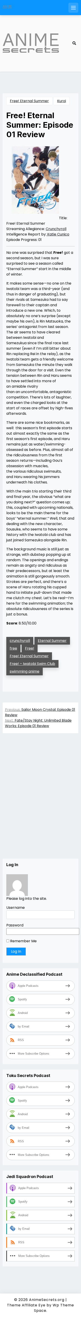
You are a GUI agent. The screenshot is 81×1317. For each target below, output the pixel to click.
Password (14, 925)
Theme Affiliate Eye (26, 1305)
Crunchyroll (56, 228)
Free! (29, 648)
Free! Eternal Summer (29, 101)
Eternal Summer (52, 640)
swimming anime (24, 671)
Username (15, 907)
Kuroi (61, 101)
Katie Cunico (57, 234)
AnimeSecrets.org (46, 1299)
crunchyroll (20, 640)
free (13, 648)
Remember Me (23, 941)
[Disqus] (40, 800)
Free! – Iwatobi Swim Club (32, 663)
